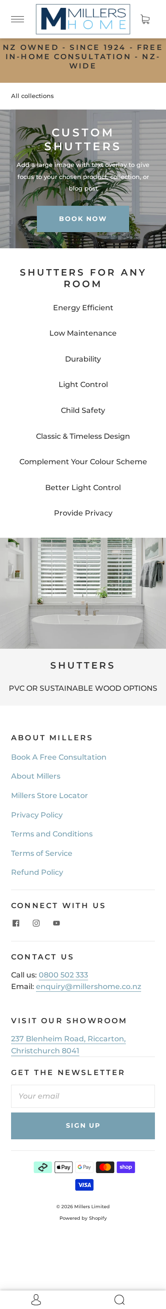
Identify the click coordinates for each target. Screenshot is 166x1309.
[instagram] (36, 923)
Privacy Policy (37, 815)
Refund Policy (37, 872)
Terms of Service (41, 853)
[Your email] (83, 1096)
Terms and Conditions (52, 834)
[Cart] (145, 19)
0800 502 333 (63, 975)
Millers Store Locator (49, 795)
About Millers (35, 776)
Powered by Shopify (83, 1218)
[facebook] (16, 923)
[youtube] (56, 923)
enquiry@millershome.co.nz (88, 986)
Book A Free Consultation (59, 757)
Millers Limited (92, 1207)
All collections (32, 95)
